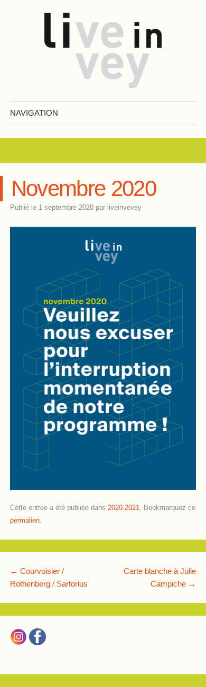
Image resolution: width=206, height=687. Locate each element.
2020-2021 (123, 508)
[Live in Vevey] (103, 50)
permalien (25, 520)
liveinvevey (124, 207)
